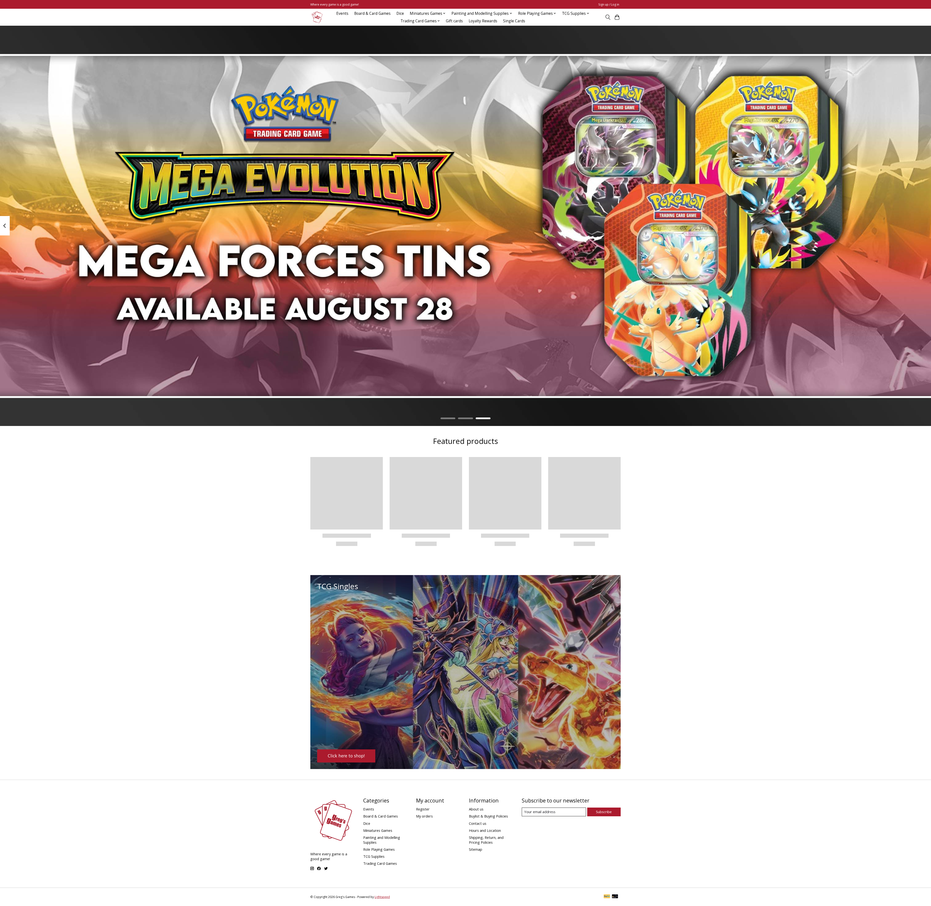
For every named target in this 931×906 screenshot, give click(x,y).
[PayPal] (607, 896)
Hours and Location (485, 830)
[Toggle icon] (607, 17)
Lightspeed (382, 897)
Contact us (477, 823)
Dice (400, 13)
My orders (424, 816)
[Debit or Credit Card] (615, 896)
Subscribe (604, 811)
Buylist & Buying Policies (488, 816)
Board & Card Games (372, 13)
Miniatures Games (377, 830)
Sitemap (475, 849)
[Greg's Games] (317, 17)
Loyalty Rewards (483, 21)
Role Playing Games (379, 849)
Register (423, 809)
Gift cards (454, 21)
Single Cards (514, 21)
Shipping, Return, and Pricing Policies (486, 840)
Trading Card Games (380, 863)
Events (342, 13)
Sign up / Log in (608, 4)
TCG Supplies (374, 856)
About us (476, 809)
